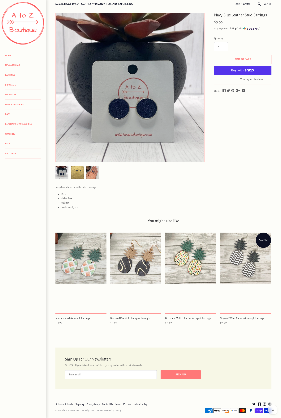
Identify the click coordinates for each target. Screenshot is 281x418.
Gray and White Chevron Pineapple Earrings (242, 318)
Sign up (180, 374)
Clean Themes (96, 410)
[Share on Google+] (238, 90)
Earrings (10, 75)
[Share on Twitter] (228, 90)
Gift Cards (10, 153)
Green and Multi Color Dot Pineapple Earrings (188, 318)
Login (237, 4)
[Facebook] (259, 404)
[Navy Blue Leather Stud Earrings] (130, 87)
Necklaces (10, 94)
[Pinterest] (269, 404)
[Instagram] (264, 404)
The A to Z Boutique (71, 410)
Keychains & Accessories (18, 124)
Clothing (10, 134)
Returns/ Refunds (64, 404)
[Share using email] (243, 90)
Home (8, 55)
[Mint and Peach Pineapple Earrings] (80, 271)
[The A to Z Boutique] (23, 23)
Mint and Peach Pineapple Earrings (72, 318)
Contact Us (107, 404)
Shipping (79, 404)
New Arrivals (12, 65)
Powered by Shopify (112, 410)
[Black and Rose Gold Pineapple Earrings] (135, 271)
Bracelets (10, 85)
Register (246, 4)
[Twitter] (253, 404)
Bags (7, 114)
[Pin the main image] (232, 90)
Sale (7, 143)
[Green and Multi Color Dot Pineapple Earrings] (190, 271)
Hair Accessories (14, 104)
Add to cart (243, 59)
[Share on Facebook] (224, 90)
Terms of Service (123, 404)
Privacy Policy (93, 404)
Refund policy (140, 404)
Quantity (218, 38)
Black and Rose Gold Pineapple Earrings (129, 318)
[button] (242, 28)
